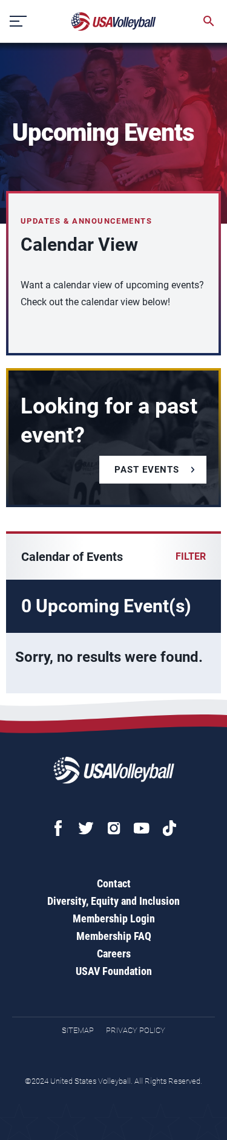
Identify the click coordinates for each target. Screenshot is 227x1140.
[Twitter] (86, 828)
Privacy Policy (135, 1030)
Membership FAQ (113, 936)
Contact (114, 883)
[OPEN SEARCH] (209, 21)
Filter (191, 556)
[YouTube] (142, 828)
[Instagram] (114, 828)
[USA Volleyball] (113, 21)
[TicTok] (169, 828)
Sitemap (78, 1030)
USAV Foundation (114, 971)
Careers (114, 953)
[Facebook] (58, 828)
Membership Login (114, 918)
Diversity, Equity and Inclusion (113, 901)
